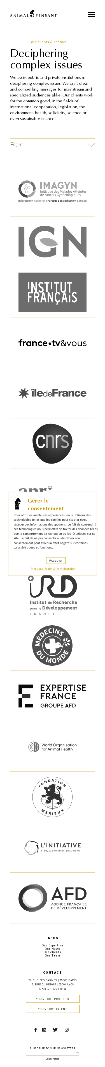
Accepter (55, 560)
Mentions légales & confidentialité (53, 568)
